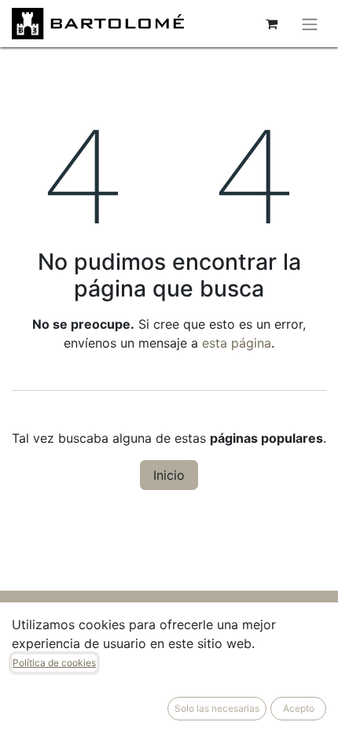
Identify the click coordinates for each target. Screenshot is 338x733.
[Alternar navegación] (309, 23)
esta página (236, 343)
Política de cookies (54, 663)
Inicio (169, 475)
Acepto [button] (298, 708)
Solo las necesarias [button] (217, 708)
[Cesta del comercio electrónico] (271, 23)
